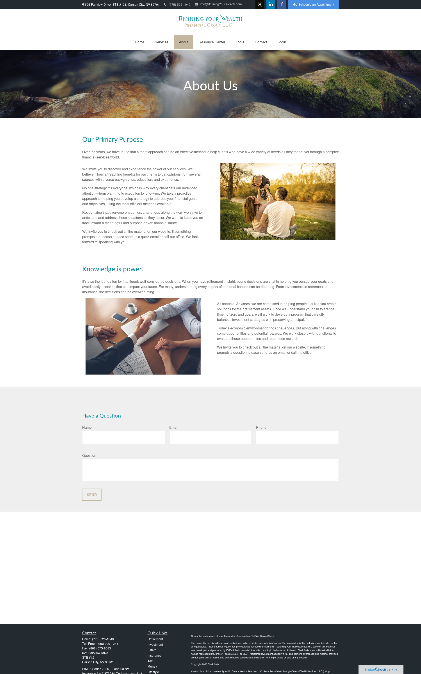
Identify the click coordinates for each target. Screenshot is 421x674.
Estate (152, 650)
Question (89, 455)
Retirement (155, 639)
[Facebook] (281, 4)
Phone (261, 427)
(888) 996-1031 (107, 643)
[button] (140, 42)
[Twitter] (259, 4)
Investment (155, 644)
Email (173, 427)
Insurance (154, 655)
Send (92, 494)
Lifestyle (153, 672)
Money (152, 666)
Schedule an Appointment (316, 4)
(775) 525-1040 (179, 4)
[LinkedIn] (270, 4)
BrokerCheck (267, 636)
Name (87, 427)
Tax (150, 661)
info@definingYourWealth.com (221, 4)
